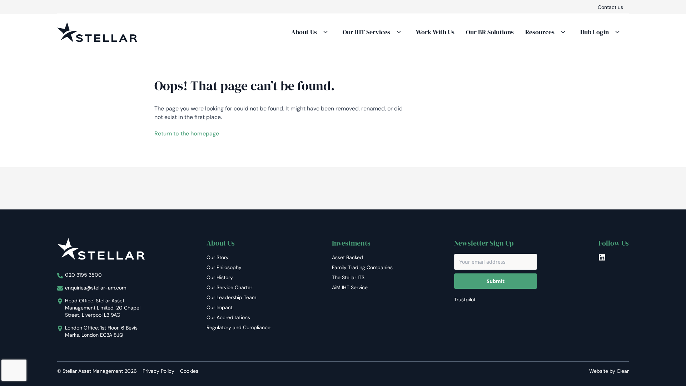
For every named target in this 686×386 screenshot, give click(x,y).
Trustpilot (465, 299)
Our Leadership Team (231, 297)
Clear (623, 371)
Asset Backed (347, 257)
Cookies (189, 371)
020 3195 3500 (83, 275)
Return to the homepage (186, 133)
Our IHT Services (366, 32)
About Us (304, 32)
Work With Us (435, 32)
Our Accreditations (228, 317)
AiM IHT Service (350, 287)
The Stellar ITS (348, 277)
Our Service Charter (229, 287)
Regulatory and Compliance (238, 327)
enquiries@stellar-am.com (95, 287)
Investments (351, 243)
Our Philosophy (224, 267)
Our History (220, 277)
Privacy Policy (158, 371)
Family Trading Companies (362, 267)
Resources (540, 32)
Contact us (610, 7)
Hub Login (594, 32)
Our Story (218, 257)
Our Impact (220, 307)
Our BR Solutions (490, 32)
